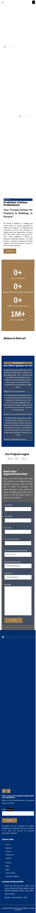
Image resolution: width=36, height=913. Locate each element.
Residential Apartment (12, 562)
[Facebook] (4, 791)
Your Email (8, 516)
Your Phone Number (11, 539)
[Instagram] (8, 791)
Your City (7, 528)
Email (8, 809)
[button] (33, 2)
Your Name (8, 505)
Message (7, 584)
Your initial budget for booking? (15, 550)
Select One (8, 573)
